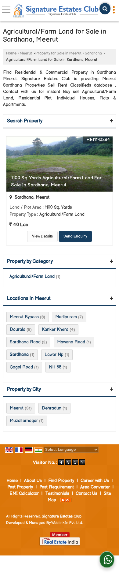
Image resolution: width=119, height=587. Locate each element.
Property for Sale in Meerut (58, 53)
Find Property (61, 480)
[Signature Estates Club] (56, 11)
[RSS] (65, 500)
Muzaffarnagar (24, 420)
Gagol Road (21, 367)
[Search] (104, 8)
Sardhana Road (25, 342)
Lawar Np (54, 354)
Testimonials (57, 493)
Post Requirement (56, 487)
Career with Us (95, 480)
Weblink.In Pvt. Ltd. (67, 523)
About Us (33, 480)
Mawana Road (71, 342)
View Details (42, 236)
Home (11, 53)
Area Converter (95, 487)
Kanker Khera (55, 329)
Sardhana (93, 53)
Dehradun (51, 408)
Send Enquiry (75, 236)
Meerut (26, 53)
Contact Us (86, 493)
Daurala (17, 329)
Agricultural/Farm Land (32, 276)
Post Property (20, 487)
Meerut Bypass (24, 317)
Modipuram (66, 317)
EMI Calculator (24, 493)
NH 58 (55, 367)
